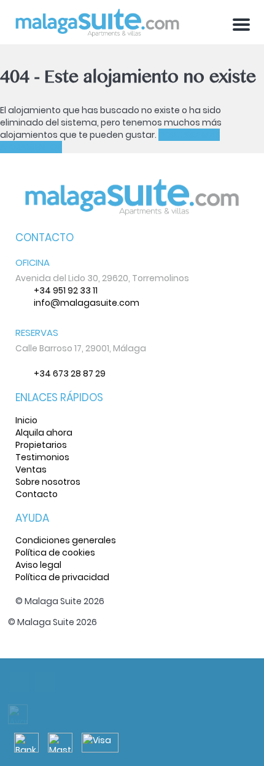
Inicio (26, 420)
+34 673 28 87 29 (70, 373)
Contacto (36, 494)
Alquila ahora (43, 432)
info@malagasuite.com (86, 303)
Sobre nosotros (47, 482)
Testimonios (42, 457)
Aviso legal (38, 565)
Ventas (31, 469)
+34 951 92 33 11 (66, 290)
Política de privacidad (62, 577)
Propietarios (41, 445)
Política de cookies (55, 552)
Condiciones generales (65, 540)
